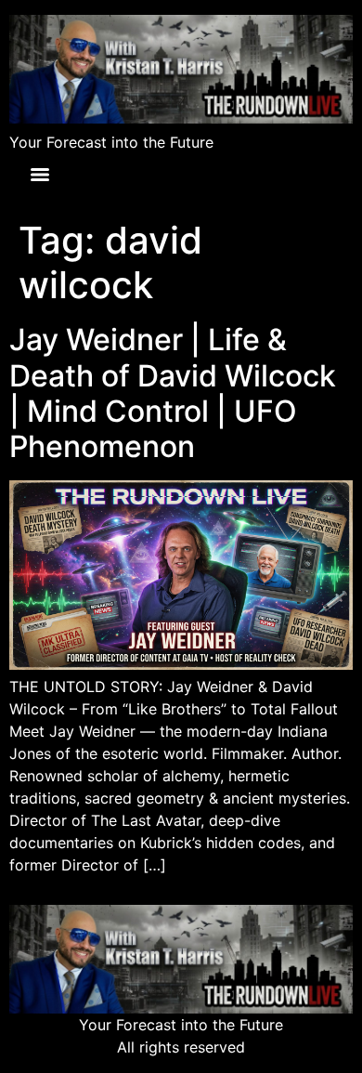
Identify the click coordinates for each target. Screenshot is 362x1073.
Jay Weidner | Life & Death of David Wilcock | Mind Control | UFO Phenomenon (172, 393)
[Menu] (40, 175)
